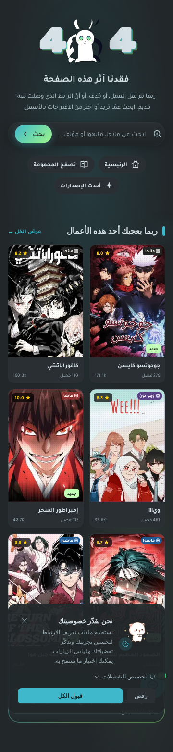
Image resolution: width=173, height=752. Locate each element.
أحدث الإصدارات (80, 185)
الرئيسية (116, 164)
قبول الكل (70, 695)
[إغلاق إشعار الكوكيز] (24, 621)
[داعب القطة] (86, 41)
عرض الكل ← (24, 231)
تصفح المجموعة (55, 164)
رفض (141, 695)
